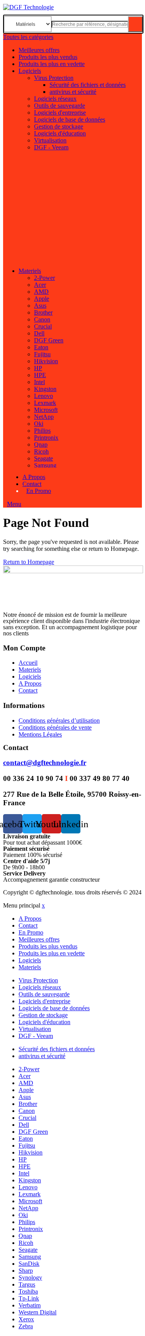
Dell (39, 333)
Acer (40, 284)
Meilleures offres (39, 50)
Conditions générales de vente (55, 727)
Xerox (26, 1319)
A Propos (33, 477)
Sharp (26, 1270)
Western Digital (37, 1312)
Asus (40, 305)
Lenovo (43, 396)
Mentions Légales (40, 734)
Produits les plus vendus (48, 57)
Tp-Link (29, 1298)
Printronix (46, 437)
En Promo (38, 491)
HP (38, 368)
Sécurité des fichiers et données (87, 84)
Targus (27, 1284)
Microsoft (46, 409)
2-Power (44, 277)
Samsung (45, 465)
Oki (38, 423)
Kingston (45, 389)
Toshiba (28, 1291)
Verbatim (30, 1305)
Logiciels (30, 71)
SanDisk (29, 1263)
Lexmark (45, 403)
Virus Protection (53, 78)
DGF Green (48, 340)
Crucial (43, 326)
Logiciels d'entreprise (60, 112)
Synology (30, 1277)
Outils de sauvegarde (59, 105)
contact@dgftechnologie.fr (44, 763)
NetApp (44, 416)
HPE (40, 375)
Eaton (41, 347)
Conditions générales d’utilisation (59, 720)
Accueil (28, 662)
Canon (42, 319)
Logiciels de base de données (69, 119)
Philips (42, 430)
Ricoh (41, 451)
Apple (41, 298)
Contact (31, 484)
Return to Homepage (28, 562)
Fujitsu (42, 354)
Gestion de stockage (58, 126)
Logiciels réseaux (55, 98)
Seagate (43, 458)
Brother (43, 312)
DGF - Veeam (51, 147)
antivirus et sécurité (72, 91)
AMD (41, 291)
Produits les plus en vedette (52, 64)
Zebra (26, 1326)
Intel (39, 382)
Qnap (41, 444)
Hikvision (46, 361)
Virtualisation (50, 140)
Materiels (30, 271)
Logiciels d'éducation (60, 133)
